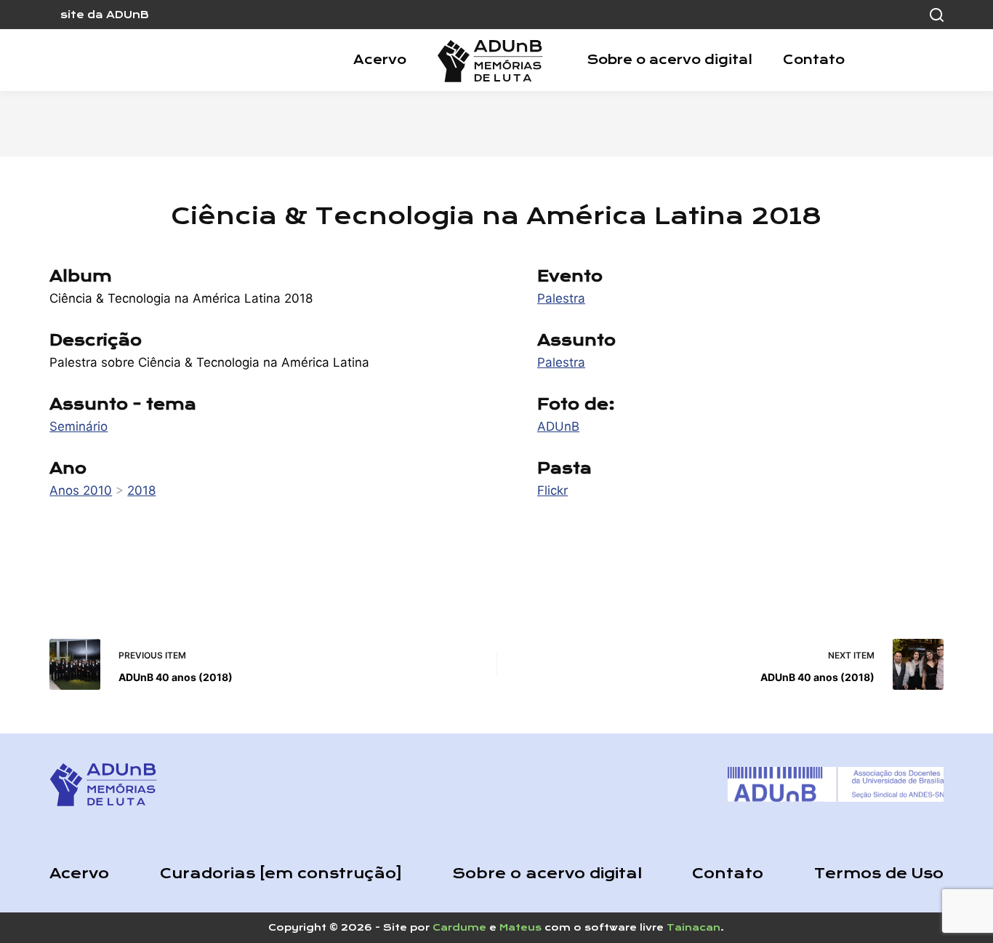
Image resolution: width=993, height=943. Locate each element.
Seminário (78, 426)
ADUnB (558, 426)
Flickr (552, 490)
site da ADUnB (104, 14)
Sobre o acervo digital (669, 59)
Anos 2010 (80, 490)
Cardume (459, 927)
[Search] (937, 15)
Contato (814, 59)
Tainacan (693, 927)
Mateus (520, 927)
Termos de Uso (879, 873)
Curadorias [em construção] (281, 873)
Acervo (379, 59)
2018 (141, 490)
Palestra (561, 298)
